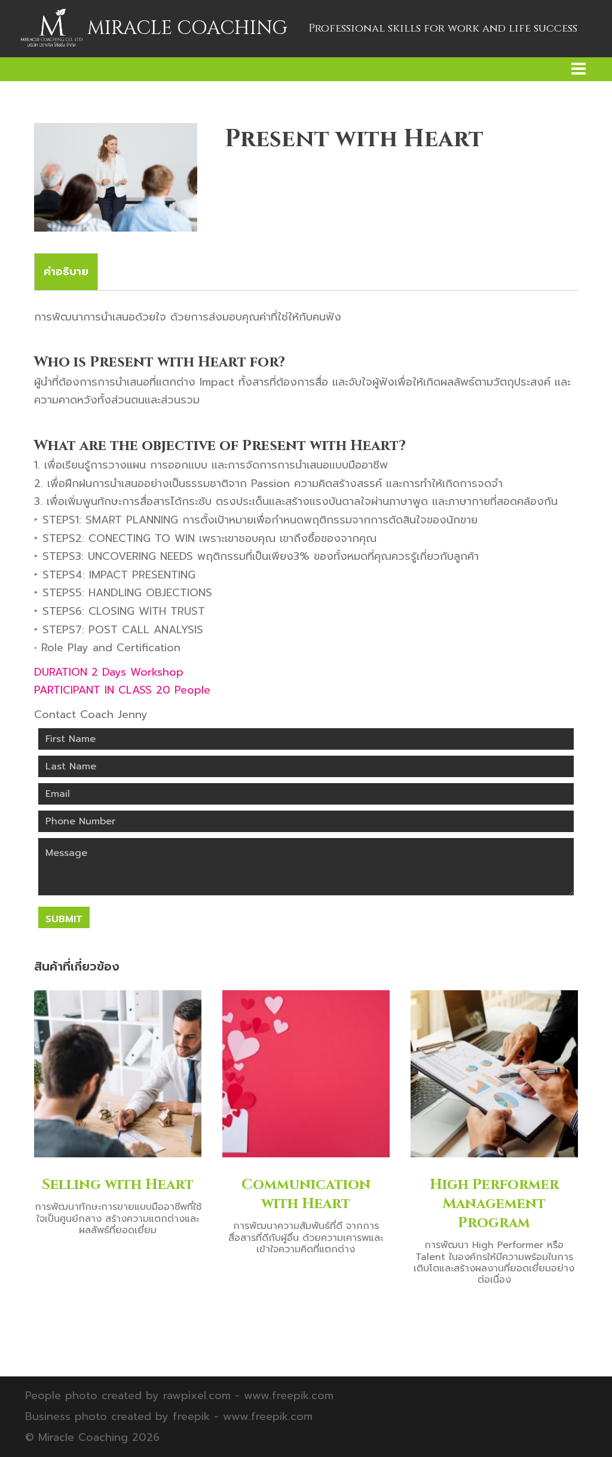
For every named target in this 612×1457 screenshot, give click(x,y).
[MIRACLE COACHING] (51, 28)
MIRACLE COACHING (187, 28)
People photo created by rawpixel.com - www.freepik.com (179, 1395)
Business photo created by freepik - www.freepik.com (169, 1416)
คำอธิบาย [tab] (66, 271)
